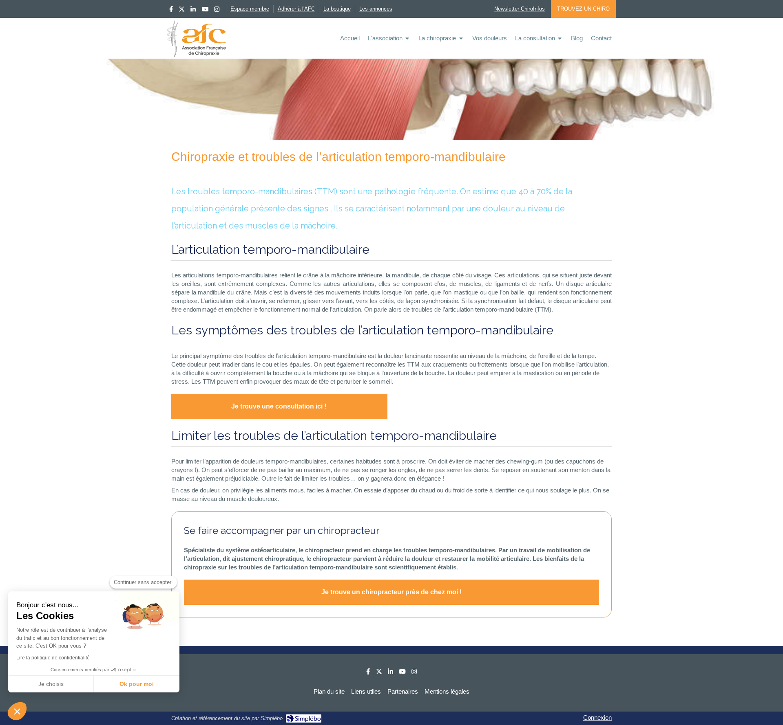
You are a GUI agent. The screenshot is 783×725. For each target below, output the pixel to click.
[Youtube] (205, 10)
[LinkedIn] (193, 10)
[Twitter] (182, 10)
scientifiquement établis (422, 567)
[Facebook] (171, 10)
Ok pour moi (136, 684)
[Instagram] (216, 10)
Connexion (597, 717)
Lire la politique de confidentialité (53, 658)
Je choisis (51, 684)
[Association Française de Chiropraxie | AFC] (196, 38)
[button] (17, 711)
